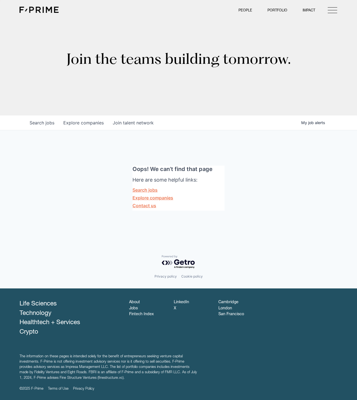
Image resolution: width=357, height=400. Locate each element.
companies (83, 123)
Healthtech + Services (50, 323)
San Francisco (231, 314)
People (245, 11)
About (134, 302)
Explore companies (152, 198)
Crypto (29, 332)
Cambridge (228, 302)
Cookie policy (192, 276)
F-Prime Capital (39, 10)
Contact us (144, 205)
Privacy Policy (83, 389)
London (225, 308)
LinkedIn (181, 302)
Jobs (133, 308)
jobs (42, 123)
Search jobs (145, 190)
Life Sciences (38, 304)
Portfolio (277, 11)
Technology (35, 313)
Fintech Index (141, 314)
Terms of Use (58, 389)
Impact (309, 11)
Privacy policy (166, 276)
